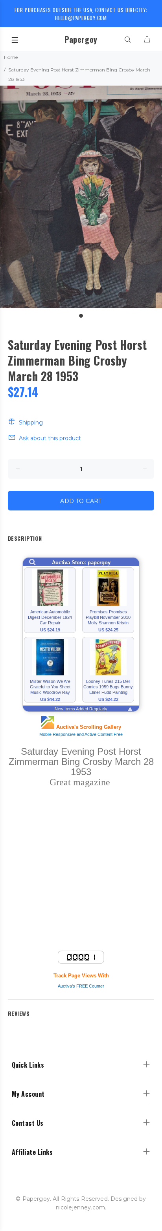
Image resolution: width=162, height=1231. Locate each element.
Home (11, 57)
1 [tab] (81, 316)
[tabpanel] (81, 197)
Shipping (31, 422)
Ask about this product (50, 438)
